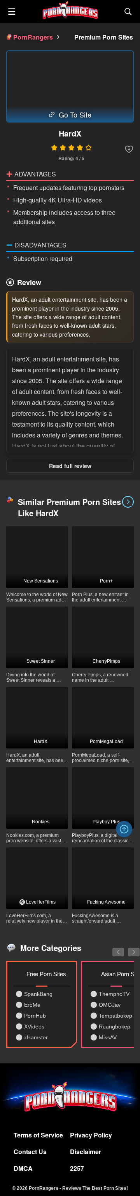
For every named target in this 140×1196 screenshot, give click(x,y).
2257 (77, 1168)
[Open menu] (11, 11)
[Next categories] (128, 948)
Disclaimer (85, 1151)
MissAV (108, 1037)
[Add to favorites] (129, 149)
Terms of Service (38, 1134)
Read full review (70, 466)
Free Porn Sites (46, 974)
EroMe (32, 1005)
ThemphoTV (114, 994)
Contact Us (30, 1151)
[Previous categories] (112, 948)
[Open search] (128, 11)
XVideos (34, 1026)
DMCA (23, 1168)
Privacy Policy (91, 1134)
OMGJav (110, 1005)
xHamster (36, 1037)
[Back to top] (124, 829)
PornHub (35, 1016)
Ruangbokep (114, 1026)
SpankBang (38, 994)
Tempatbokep (115, 1016)
